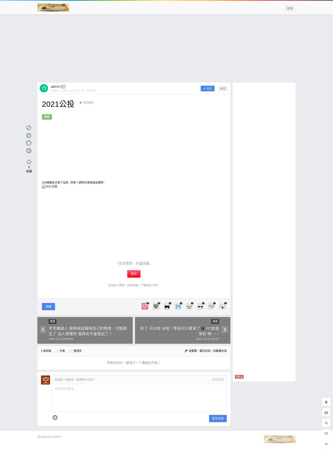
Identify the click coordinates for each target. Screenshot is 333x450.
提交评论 (218, 418)
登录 (290, 8)
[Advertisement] (166, 51)
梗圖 (47, 117)
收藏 (29, 169)
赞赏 (134, 274)
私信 (223, 88)
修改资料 (218, 379)
